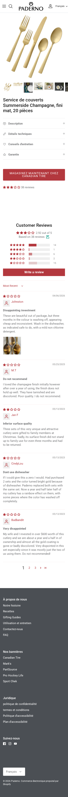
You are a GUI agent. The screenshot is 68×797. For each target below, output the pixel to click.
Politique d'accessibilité (18, 715)
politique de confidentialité (20, 704)
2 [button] (29, 568)
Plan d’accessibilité (15, 721)
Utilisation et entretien (17, 623)
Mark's (7, 663)
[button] (12, 187)
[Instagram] (9, 743)
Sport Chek (10, 681)
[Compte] (49, 6)
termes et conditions (16, 710)
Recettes (8, 611)
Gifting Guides (12, 617)
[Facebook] (4, 743)
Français (60, 6)
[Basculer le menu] (4, 6)
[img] (11, 296)
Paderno (15, 781)
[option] (34, 46)
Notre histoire (12, 605)
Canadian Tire (11, 657)
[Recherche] (12, 6)
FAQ (5, 635)
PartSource (10, 669)
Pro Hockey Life (13, 675)
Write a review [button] (34, 272)
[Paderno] (31, 6)
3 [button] (35, 568)
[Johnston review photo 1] (12, 346)
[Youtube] (15, 743)
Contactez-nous (13, 629)
